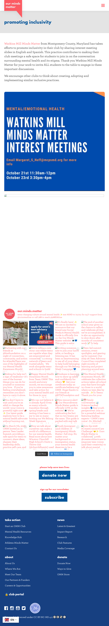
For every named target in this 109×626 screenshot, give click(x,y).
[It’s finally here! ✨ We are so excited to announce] (67, 333)
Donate (62, 557)
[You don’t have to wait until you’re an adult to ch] (15, 411)
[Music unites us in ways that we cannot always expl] (15, 333)
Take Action (12, 520)
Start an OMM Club (15, 526)
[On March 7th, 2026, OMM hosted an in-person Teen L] (15, 437)
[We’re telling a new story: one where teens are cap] (41, 359)
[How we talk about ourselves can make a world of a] (41, 437)
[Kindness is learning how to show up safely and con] (67, 385)
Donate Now (54, 475)
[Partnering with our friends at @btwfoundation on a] (15, 359)
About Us (10, 563)
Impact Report (64, 531)
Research (62, 537)
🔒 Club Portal (14, 594)
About (9, 557)
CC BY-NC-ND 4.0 (43, 617)
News (60, 520)
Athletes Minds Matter (16, 543)
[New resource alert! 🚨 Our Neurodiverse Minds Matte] (67, 411)
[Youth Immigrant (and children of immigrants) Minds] (67, 437)
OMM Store (63, 574)
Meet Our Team (13, 574)
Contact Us (11, 548)
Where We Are (12, 569)
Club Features (64, 543)
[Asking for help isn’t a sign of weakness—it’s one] (15, 385)
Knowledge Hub (13, 537)
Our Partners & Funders (17, 580)
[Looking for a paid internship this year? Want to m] (41, 333)
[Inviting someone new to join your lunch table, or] (67, 359)
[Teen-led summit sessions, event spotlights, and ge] (93, 359)
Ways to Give (64, 569)
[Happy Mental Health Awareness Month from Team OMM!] (41, 385)
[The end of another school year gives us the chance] (93, 333)
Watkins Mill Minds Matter (22, 43)
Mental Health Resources (18, 531)
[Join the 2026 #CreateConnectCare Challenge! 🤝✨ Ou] (93, 437)
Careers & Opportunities (17, 585)
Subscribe (54, 497)
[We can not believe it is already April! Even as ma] (41, 411)
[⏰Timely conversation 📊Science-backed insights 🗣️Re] (93, 411)
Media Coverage (66, 548)
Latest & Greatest (66, 526)
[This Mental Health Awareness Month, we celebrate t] (93, 385)
